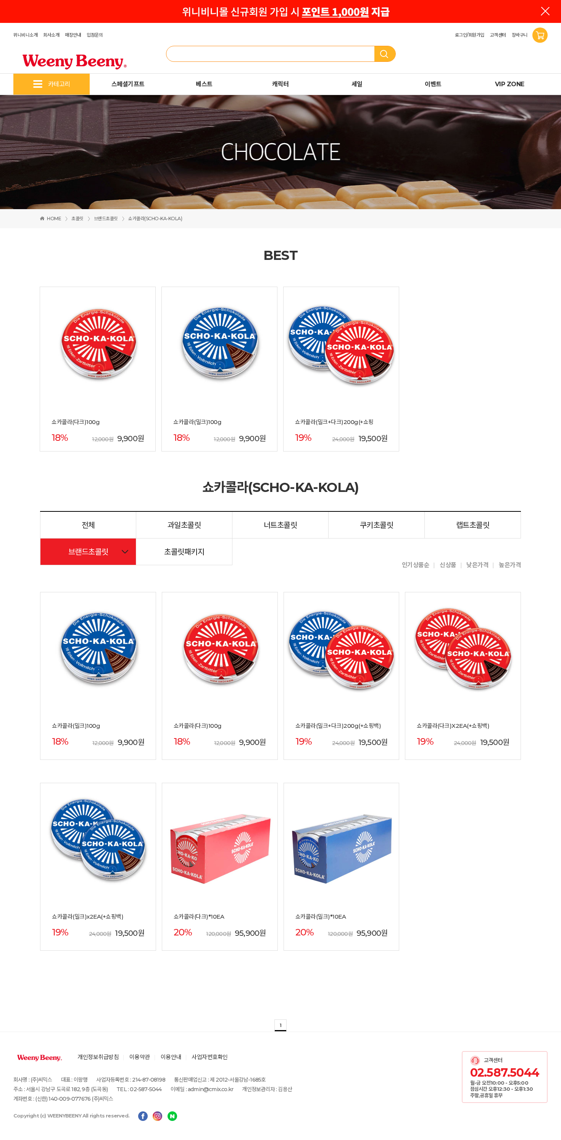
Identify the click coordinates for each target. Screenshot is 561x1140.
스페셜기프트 (128, 84)
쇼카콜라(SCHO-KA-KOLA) (155, 218)
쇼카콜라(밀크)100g (197, 422)
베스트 (204, 84)
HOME (54, 218)
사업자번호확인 (210, 1057)
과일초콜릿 (184, 525)
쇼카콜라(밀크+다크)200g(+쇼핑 (334, 422)
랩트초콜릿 (473, 525)
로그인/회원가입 (469, 35)
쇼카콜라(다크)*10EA (199, 916)
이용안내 (171, 1057)
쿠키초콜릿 (376, 525)
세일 (357, 84)
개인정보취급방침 (98, 1057)
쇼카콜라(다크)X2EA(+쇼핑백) (453, 725)
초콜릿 (77, 218)
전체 (88, 525)
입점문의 (95, 35)
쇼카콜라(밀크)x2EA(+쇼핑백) (87, 916)
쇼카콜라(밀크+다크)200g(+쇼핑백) (338, 725)
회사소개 (51, 35)
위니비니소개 (25, 35)
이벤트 (433, 84)
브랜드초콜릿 (106, 218)
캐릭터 (280, 84)
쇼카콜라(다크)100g (76, 422)
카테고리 (59, 84)
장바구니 (520, 35)
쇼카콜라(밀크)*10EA (320, 916)
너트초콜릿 (280, 525)
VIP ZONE (509, 84)
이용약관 (139, 1057)
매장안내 (73, 35)
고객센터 (498, 35)
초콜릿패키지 (184, 551)
